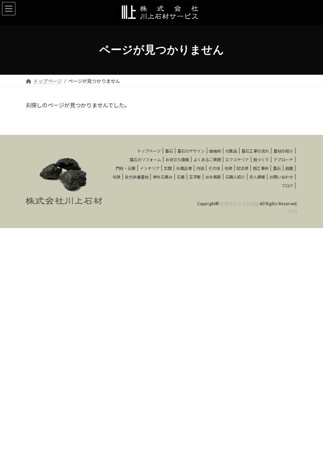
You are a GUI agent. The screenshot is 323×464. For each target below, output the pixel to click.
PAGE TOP (308, 442)
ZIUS (292, 210)
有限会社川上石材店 (239, 203)
